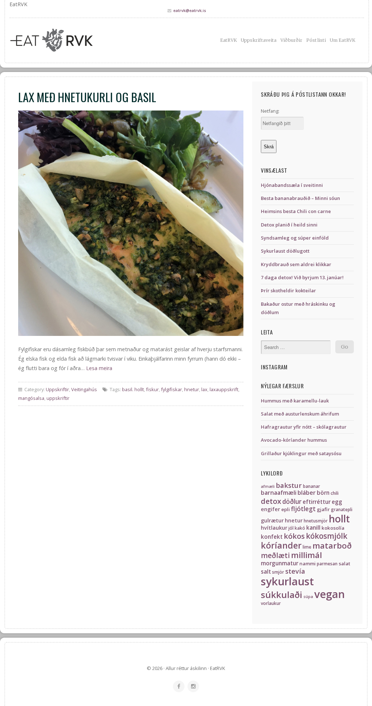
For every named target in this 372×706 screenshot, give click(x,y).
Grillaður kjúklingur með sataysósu (301, 453)
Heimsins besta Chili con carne (296, 211)
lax (204, 389)
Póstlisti (316, 40)
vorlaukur (271, 603)
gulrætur (272, 520)
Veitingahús (84, 389)
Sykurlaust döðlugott (285, 251)
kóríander (281, 545)
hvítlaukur (274, 527)
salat (344, 563)
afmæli (268, 486)
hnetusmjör (316, 521)
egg (337, 502)
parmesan (327, 564)
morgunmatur (279, 563)
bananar (311, 486)
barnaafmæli (278, 493)
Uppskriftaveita (259, 40)
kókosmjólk (326, 536)
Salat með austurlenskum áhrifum (300, 413)
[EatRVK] (64, 40)
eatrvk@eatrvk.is (189, 10)
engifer (270, 509)
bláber (307, 493)
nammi (307, 563)
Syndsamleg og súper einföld (295, 237)
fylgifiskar (171, 389)
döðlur (292, 501)
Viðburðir (291, 40)
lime (307, 547)
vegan (329, 594)
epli (285, 509)
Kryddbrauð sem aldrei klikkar (296, 264)
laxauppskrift (224, 389)
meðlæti (275, 555)
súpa (308, 596)
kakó (300, 528)
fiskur (152, 389)
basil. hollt (133, 389)
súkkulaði (281, 595)
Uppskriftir (57, 389)
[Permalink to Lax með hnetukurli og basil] (130, 223)
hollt (339, 518)
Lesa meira (99, 368)
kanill (313, 527)
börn (323, 493)
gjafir (323, 509)
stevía (295, 570)
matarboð (332, 545)
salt (266, 571)
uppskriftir (57, 398)
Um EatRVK (342, 40)
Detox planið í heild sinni (289, 224)
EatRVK (228, 40)
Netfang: (270, 111)
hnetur (191, 389)
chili (335, 493)
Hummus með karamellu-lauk (295, 400)
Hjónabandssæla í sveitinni (292, 185)
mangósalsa (31, 398)
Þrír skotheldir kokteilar (288, 290)
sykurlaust (287, 581)
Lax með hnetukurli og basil (87, 96)
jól (291, 528)
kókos (294, 536)
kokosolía (333, 528)
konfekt (272, 537)
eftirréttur (317, 502)
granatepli (341, 509)
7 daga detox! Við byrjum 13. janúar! (302, 277)
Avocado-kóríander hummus (294, 440)
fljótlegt (303, 509)
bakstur (289, 485)
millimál (306, 555)
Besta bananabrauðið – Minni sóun (300, 198)
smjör (278, 572)
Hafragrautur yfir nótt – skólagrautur (304, 427)
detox (271, 501)
